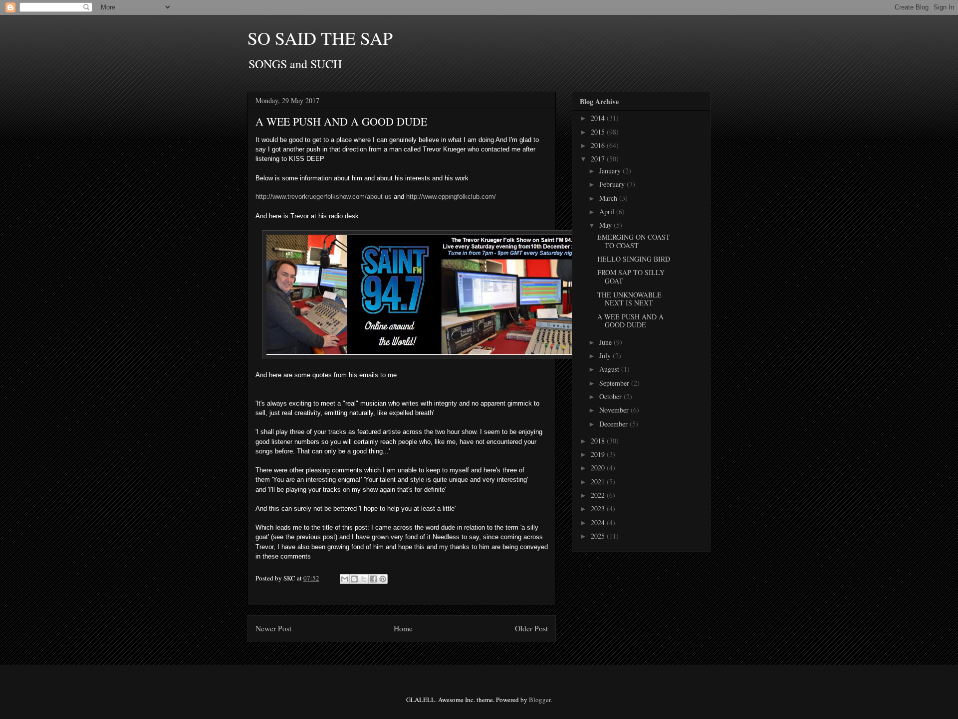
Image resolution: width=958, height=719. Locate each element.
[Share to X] (364, 579)
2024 (599, 522)
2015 (599, 132)
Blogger (539, 699)
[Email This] (345, 579)
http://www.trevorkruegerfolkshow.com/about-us (324, 196)
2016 (599, 145)
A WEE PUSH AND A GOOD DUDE (630, 321)
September (615, 383)
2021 (599, 481)
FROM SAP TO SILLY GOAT (631, 277)
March (609, 198)
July (606, 355)
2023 (599, 508)
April (607, 211)
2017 (599, 158)
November (615, 410)
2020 (599, 467)
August (610, 369)
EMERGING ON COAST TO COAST (633, 241)
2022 (599, 495)
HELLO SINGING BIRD (633, 259)
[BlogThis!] (354, 579)
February (613, 184)
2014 (599, 118)
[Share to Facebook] (373, 579)
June (606, 342)
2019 (599, 454)
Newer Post (273, 628)
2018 (599, 440)
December (614, 424)
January (611, 170)
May (606, 225)
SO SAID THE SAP (320, 38)
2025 (599, 536)
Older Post (531, 628)
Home (403, 628)
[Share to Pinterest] (383, 579)
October (611, 396)
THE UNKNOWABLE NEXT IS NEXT (629, 299)
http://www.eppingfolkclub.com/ (451, 196)
